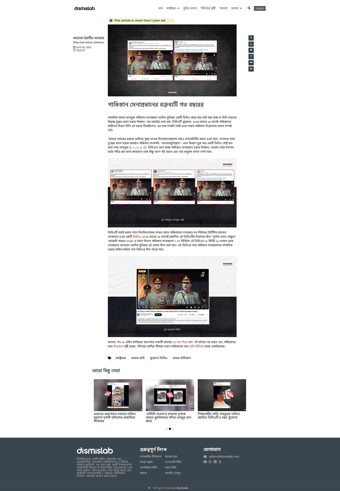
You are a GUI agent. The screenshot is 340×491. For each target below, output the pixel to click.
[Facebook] (205, 461)
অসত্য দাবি (137, 358)
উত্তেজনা (118, 346)
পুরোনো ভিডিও (158, 358)
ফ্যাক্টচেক (121, 358)
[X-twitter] (220, 461)
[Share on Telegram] (251, 56)
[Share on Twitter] (251, 50)
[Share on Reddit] (251, 62)
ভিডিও (136, 237)
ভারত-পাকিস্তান (182, 358)
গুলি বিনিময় (196, 346)
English (260, 8)
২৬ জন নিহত (180, 342)
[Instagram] (210, 461)
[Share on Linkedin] (251, 69)
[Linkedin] (215, 461)
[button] (173, 8)
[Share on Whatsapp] (251, 44)
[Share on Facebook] (251, 38)
